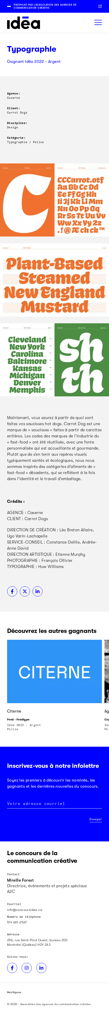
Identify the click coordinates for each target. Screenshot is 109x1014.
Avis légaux (14, 992)
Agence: (13, 93)
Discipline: (17, 122)
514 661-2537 (17, 922)
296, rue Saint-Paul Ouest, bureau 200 (37, 940)
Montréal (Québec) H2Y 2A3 (28, 945)
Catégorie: (16, 137)
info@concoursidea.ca (24, 910)
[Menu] (98, 23)
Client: (13, 108)
